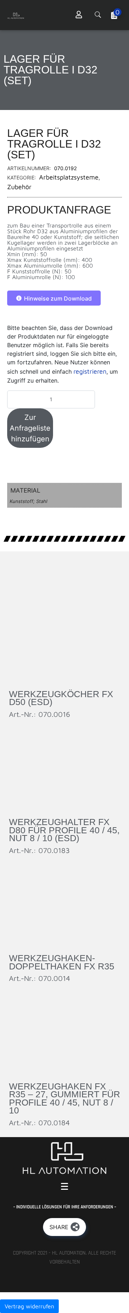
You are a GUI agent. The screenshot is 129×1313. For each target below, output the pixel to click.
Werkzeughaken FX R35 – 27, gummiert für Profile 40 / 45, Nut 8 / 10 (64, 1098)
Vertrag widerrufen (29, 1306)
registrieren (89, 371)
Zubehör (19, 187)
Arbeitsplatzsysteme (69, 177)
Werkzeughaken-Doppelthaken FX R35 (61, 962)
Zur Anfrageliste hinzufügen (30, 428)
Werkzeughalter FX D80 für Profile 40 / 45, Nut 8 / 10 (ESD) (64, 830)
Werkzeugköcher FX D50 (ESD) (61, 698)
